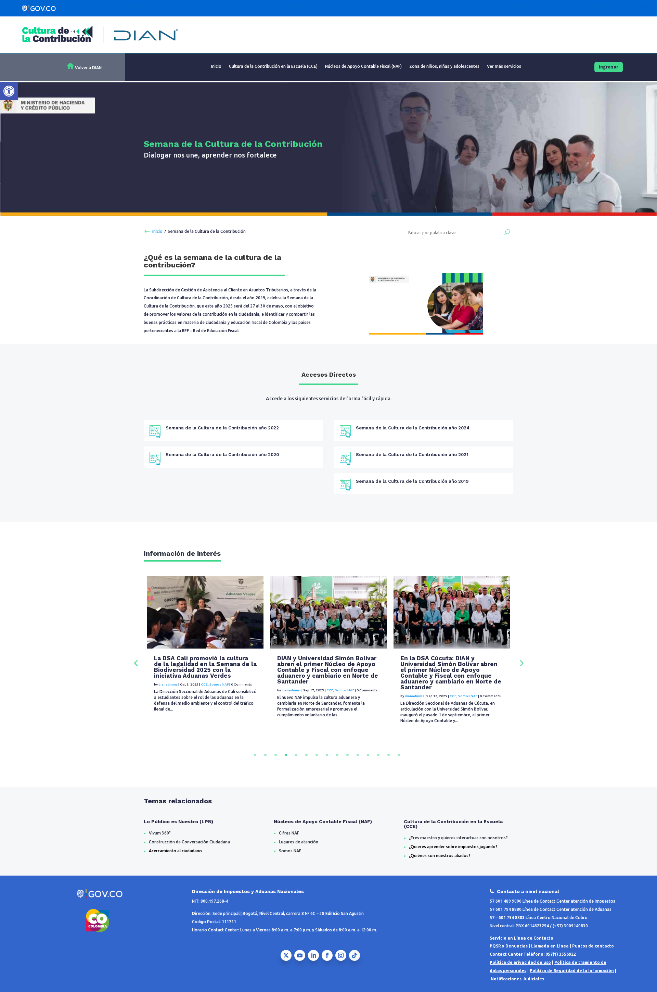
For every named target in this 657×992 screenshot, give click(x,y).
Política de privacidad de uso (520, 962)
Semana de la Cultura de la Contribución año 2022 (222, 427)
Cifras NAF (289, 833)
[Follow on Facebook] (327, 955)
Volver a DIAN (88, 67)
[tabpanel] (205, 662)
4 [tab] (286, 755)
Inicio (216, 66)
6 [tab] (306, 755)
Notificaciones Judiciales (517, 979)
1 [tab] (255, 755)
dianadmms (168, 696)
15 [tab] (399, 755)
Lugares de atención (298, 842)
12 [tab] (368, 755)
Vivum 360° (160, 833)
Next (521, 662)
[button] (9, 91)
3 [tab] (275, 755)
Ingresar (608, 67)
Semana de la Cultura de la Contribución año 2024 (412, 427)
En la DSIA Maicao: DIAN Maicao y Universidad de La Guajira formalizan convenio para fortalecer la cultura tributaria (449, 667)
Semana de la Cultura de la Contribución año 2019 (412, 481)
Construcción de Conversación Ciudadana (189, 842)
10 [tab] (347, 755)
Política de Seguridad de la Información (572, 970)
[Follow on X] (286, 955)
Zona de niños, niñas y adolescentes (444, 66)
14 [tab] (388, 755)
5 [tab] (296, 755)
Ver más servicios (504, 66)
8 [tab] (327, 755)
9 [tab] (337, 755)
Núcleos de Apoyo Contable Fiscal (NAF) (363, 66)
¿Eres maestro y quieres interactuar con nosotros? (458, 838)
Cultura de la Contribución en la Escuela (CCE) (273, 66)
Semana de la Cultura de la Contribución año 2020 (222, 454)
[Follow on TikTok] (354, 955)
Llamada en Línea (550, 946)
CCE (206, 696)
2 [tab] (265, 755)
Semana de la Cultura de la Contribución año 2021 (412, 454)
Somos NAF (221, 696)
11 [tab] (358, 755)
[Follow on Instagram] (340, 955)
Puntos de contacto (593, 946)
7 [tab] (316, 755)
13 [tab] (378, 755)
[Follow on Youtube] (299, 955)
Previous (136, 662)
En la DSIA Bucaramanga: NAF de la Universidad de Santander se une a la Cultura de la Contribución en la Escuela (325, 667)
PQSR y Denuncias (509, 946)
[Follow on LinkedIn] (313, 955)
